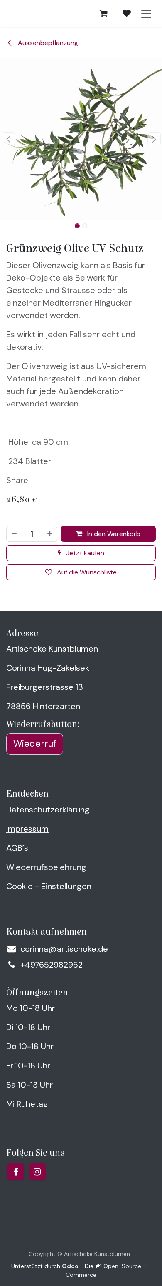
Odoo (71, 1266)
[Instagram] (37, 1171)
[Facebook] (15, 1171)
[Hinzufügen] (50, 533)
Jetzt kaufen (84, 553)
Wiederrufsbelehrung (46, 867)
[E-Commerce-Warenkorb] (103, 13)
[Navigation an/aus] (146, 13)
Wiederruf (34, 743)
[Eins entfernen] (14, 533)
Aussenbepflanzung (47, 42)
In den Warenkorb (113, 533)
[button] (8, 138)
